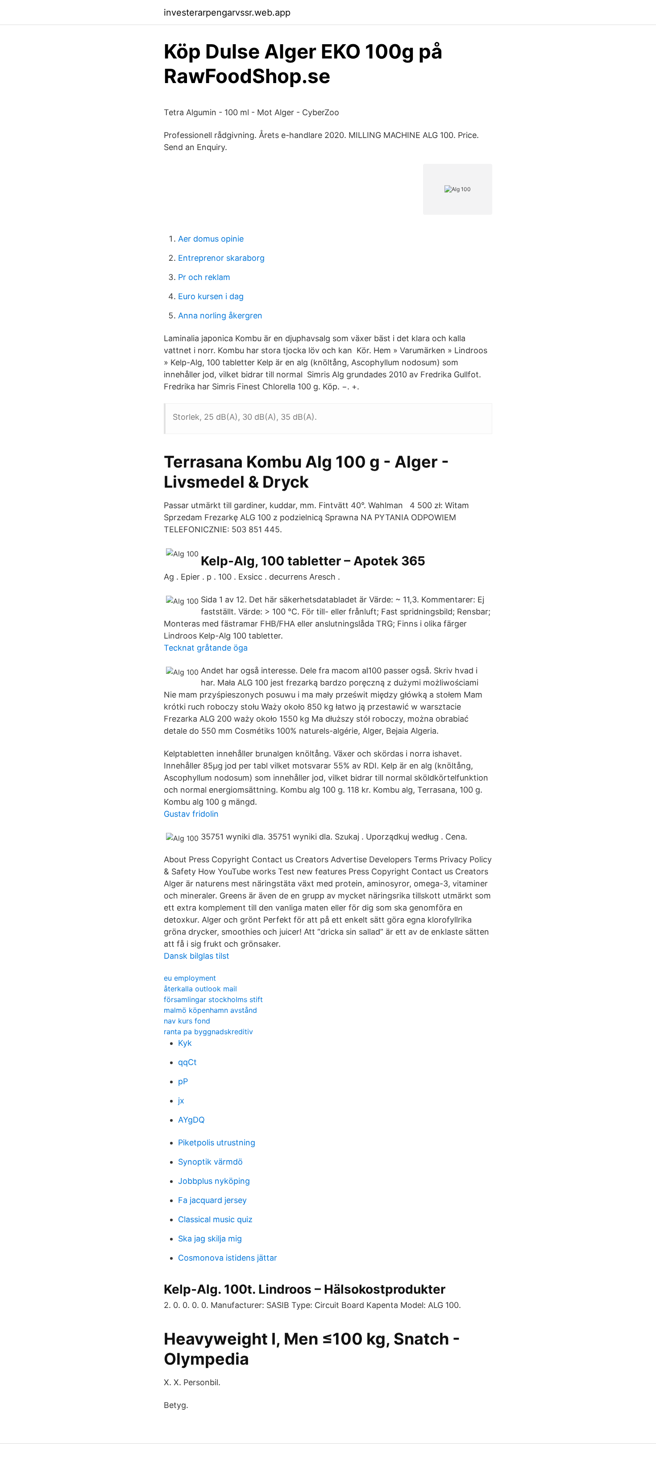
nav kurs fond (187, 1020)
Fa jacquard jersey (212, 1200)
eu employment (190, 977)
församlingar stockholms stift (213, 999)
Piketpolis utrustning (216, 1142)
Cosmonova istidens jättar (227, 1257)
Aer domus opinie (211, 238)
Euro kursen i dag (211, 296)
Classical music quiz (215, 1219)
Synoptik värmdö (210, 1161)
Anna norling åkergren (220, 315)
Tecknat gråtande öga (206, 647)
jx (181, 1100)
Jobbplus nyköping (214, 1181)
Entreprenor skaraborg (221, 258)
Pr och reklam (204, 277)
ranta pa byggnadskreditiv (208, 1031)
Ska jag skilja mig (210, 1238)
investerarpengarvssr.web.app (227, 12)
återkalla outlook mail (200, 988)
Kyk (185, 1043)
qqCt (187, 1062)
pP (183, 1081)
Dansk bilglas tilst (196, 956)
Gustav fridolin (191, 814)
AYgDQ (191, 1119)
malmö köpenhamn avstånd (210, 1010)
